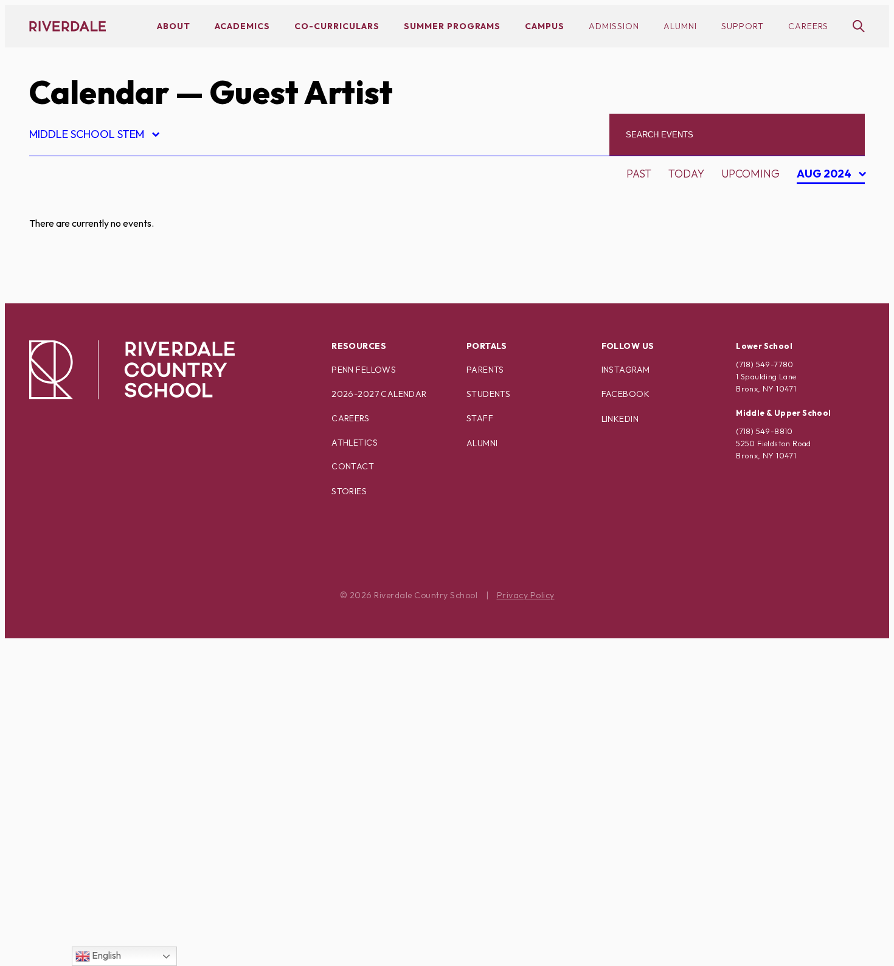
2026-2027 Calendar (379, 393)
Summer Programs (452, 26)
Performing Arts (90, 713)
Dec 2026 (828, 285)
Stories (349, 491)
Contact (352, 466)
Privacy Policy (526, 595)
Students (488, 393)
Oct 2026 (828, 242)
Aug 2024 (825, 175)
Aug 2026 (828, 200)
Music (56, 650)
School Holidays (89, 799)
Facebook (625, 393)
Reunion (64, 777)
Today (686, 174)
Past (638, 174)
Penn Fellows (363, 369)
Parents (485, 369)
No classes (71, 671)
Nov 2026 (828, 264)
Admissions (72, 203)
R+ (46, 756)
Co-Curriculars (336, 26)
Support (742, 26)
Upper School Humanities (114, 926)
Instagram (625, 369)
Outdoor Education (99, 692)
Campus (544, 26)
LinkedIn (620, 418)
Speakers (66, 820)
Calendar (99, 92)
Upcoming (750, 174)
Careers (808, 26)
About (173, 26)
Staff (479, 418)
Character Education (103, 288)
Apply (56, 267)
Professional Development (121, 735)
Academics (242, 26)
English (105, 955)
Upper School (80, 884)
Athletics (354, 442)
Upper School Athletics (109, 905)
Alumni (680, 26)
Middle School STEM (93, 136)
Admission (614, 26)
